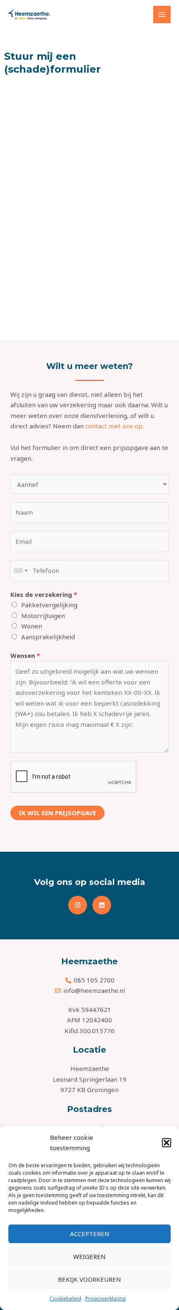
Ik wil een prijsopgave (57, 813)
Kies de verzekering (43, 594)
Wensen (25, 655)
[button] (166, 1143)
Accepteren (89, 1233)
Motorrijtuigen (43, 615)
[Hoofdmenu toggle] (162, 15)
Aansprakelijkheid (48, 637)
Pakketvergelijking (49, 605)
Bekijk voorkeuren (89, 1279)
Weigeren (89, 1256)
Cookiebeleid (65, 1298)
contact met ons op (113, 426)
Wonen (31, 626)
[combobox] (20, 571)
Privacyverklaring (105, 1298)
